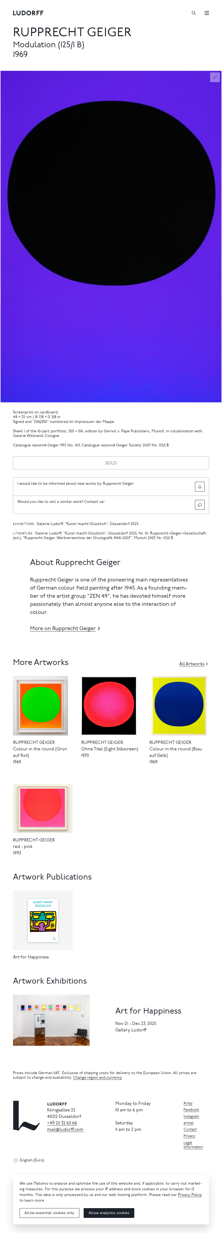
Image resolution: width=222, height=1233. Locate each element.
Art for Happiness (31, 957)
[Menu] (206, 12)
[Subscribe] (200, 487)
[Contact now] (200, 505)
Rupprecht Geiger (72, 33)
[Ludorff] (28, 12)
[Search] (193, 12)
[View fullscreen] (215, 77)
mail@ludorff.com (65, 1130)
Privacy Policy (190, 1195)
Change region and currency (97, 1078)
